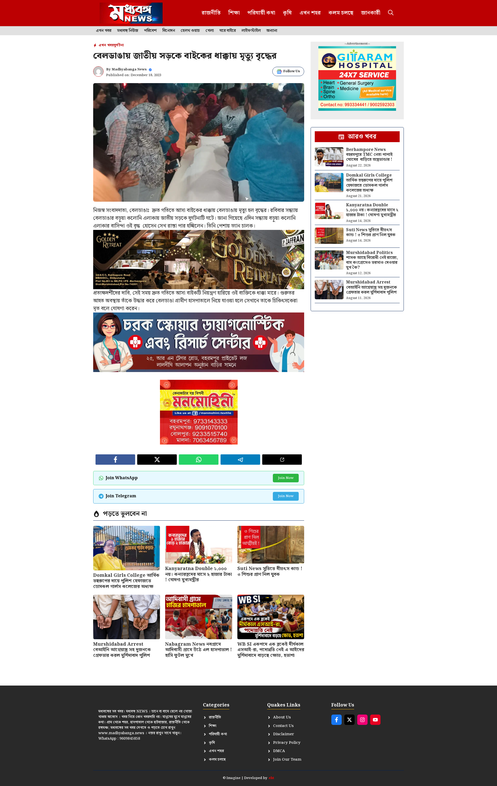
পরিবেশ (150, 31)
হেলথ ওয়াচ (190, 31)
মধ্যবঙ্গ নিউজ (127, 31)
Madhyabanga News (129, 69)
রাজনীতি (211, 13)
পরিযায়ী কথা (261, 13)
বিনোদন (168, 31)
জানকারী (370, 13)
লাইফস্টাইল (251, 31)
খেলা (210, 31)
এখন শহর (310, 13)
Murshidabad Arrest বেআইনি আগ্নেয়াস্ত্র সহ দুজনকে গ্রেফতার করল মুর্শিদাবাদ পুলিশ (122, 650)
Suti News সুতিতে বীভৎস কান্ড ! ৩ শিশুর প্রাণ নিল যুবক (269, 571)
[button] (390, 13)
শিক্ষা (234, 13)
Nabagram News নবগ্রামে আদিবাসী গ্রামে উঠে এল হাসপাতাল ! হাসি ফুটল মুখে (198, 650)
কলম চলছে (340, 13)
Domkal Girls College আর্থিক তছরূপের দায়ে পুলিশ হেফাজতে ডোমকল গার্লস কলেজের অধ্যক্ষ (126, 581)
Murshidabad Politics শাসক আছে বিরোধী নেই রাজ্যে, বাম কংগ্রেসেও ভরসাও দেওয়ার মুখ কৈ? (372, 260)
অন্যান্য (271, 31)
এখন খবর (103, 31)
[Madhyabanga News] (131, 13)
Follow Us (291, 71)
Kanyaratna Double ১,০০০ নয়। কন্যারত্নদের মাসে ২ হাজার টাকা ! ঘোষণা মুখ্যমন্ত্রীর (198, 574)
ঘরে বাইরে (228, 31)
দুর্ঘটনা (119, 45)
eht (271, 778)
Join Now (286, 478)
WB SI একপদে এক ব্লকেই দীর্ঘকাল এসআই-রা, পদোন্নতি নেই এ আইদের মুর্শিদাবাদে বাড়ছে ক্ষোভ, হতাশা (270, 650)
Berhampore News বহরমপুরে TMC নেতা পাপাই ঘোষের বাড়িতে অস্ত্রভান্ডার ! (369, 155)
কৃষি (287, 13)
